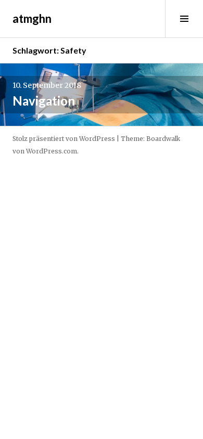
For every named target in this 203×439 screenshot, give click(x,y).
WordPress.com (51, 151)
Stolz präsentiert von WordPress (63, 139)
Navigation (43, 100)
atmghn (32, 18)
